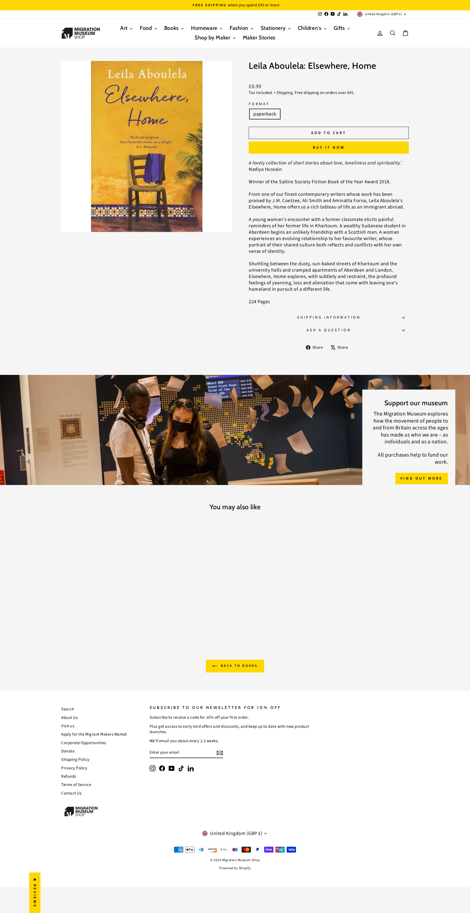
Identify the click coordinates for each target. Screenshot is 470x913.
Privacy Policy (74, 768)
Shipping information (329, 317)
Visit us (67, 726)
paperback (264, 114)
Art (124, 28)
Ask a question (328, 330)
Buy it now (329, 147)
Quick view (102, 600)
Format (259, 104)
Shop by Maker (213, 37)
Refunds (68, 776)
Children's (310, 28)
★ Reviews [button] (34, 893)
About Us (69, 718)
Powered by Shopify (235, 868)
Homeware (205, 28)
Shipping (285, 93)
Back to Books (238, 665)
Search (67, 709)
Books (172, 28)
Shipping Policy (75, 760)
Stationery (274, 28)
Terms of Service (76, 785)
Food (146, 28)
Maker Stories (259, 37)
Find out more (421, 478)
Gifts (340, 28)
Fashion (239, 28)
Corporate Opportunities (83, 743)
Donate (67, 751)
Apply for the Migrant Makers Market (94, 734)
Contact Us (71, 793)
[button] (98, 867)
